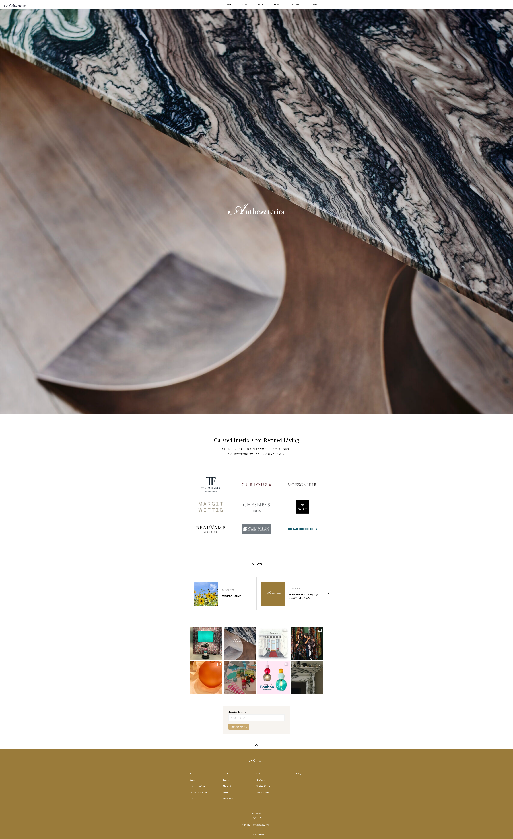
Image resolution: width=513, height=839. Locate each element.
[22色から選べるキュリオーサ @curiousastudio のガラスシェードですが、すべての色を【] (206, 677)
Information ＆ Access (198, 792)
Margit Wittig (228, 798)
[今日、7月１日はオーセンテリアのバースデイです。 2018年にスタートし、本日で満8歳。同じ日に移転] (240, 643)
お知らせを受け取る (238, 727)
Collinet (259, 774)
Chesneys (226, 792)
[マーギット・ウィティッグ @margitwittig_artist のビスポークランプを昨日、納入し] (206, 643)
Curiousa (226, 780)
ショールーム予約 (197, 786)
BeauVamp (260, 780)
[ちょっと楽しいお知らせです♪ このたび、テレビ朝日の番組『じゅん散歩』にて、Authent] (273, 643)
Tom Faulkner (228, 774)
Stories (277, 4)
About (244, 4)
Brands (260, 4)
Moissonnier (227, 786)
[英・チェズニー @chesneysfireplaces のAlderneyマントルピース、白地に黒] (307, 677)
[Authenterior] (15, 4)
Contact (314, 4)
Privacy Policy (295, 774)
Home (228, 4)
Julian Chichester (262, 792)
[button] (184, 594)
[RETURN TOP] (256, 744)
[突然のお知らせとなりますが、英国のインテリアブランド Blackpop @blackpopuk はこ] (307, 643)
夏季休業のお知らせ (231, 596)
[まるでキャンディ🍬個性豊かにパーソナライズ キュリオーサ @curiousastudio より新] (273, 677)
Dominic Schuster (263, 786)
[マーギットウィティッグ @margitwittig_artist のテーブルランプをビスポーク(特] (240, 677)
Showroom (295, 4)
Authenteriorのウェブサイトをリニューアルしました (303, 596)
